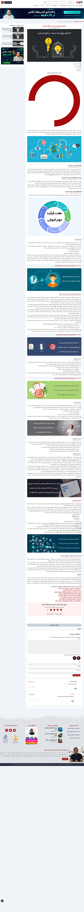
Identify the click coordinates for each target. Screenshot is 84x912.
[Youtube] (10, 730)
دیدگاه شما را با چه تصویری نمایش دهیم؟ (72, 654)
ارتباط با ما (36, 5)
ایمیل (79, 666)
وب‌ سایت (78, 670)
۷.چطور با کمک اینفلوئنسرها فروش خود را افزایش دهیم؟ (70, 599)
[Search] (45, 2)
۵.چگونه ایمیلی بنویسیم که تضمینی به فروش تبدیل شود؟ (69, 595)
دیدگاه (78, 638)
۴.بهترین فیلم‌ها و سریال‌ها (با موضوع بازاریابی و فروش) (70, 593)
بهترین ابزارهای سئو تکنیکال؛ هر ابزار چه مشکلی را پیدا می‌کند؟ (7, 30)
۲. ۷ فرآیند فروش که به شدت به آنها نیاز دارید (72, 590)
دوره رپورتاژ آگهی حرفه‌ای (51, 740)
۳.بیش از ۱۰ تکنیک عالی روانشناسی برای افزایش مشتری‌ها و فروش (68, 592)
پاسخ (75, 688)
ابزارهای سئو (54, 5)
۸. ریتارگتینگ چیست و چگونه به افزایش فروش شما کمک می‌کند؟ (68, 601)
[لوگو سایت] (79, 2)
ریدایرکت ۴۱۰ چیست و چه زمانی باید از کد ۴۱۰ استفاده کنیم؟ (7, 37)
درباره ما (42, 5)
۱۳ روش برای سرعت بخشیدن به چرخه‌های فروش (65, 265)
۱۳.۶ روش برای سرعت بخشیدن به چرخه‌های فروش (71, 597)
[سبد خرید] (2, 2)
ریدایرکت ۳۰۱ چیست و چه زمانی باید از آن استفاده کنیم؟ (7, 43)
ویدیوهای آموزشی (79, 5)
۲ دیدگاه (78, 70)
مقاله (81, 21)
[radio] (61, 611)
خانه (83, 21)
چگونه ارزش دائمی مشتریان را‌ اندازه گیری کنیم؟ (65, 334)
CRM (73, 516)
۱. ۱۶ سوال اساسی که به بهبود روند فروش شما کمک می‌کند (69, 588)
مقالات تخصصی (71, 5)
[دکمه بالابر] (2, 900)
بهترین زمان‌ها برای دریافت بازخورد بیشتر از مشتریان (64, 378)
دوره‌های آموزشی (63, 5)
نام (79, 661)
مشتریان (51, 174)
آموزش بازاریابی (76, 21)
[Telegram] (14, 730)
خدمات (48, 5)
